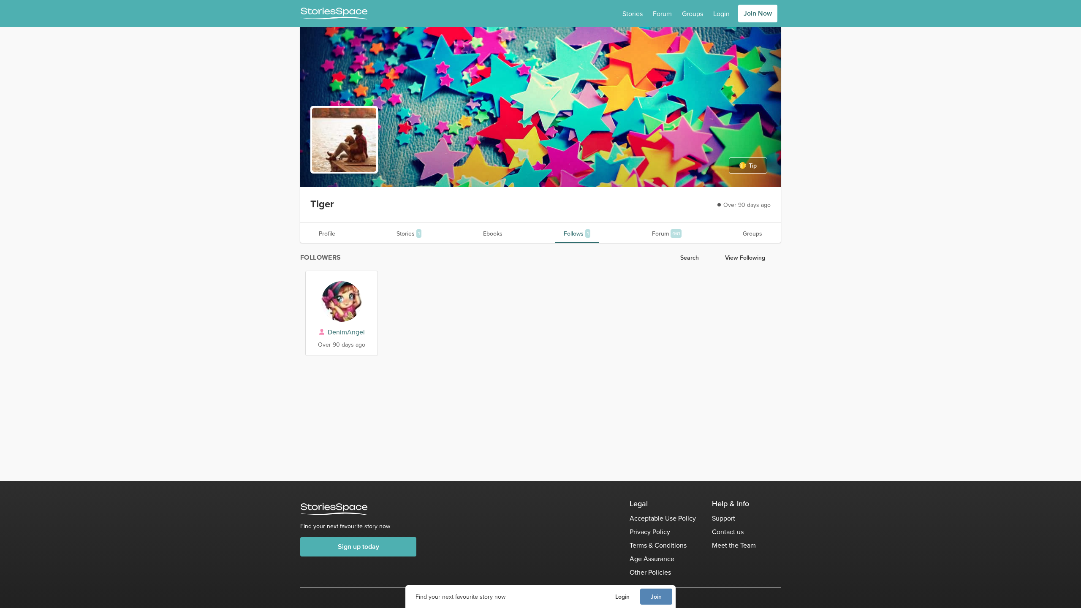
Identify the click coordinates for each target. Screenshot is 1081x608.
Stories (632, 13)
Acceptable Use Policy (663, 518)
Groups (692, 13)
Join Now (758, 13)
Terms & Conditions (658, 545)
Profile (327, 233)
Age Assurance (652, 558)
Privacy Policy (650, 531)
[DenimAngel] (341, 301)
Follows (576, 233)
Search (689, 257)
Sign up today (358, 546)
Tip (753, 165)
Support (723, 518)
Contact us (728, 531)
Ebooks (492, 233)
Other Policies (650, 572)
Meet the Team (734, 545)
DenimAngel (346, 332)
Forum (662, 13)
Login (622, 596)
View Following (745, 257)
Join (656, 596)
